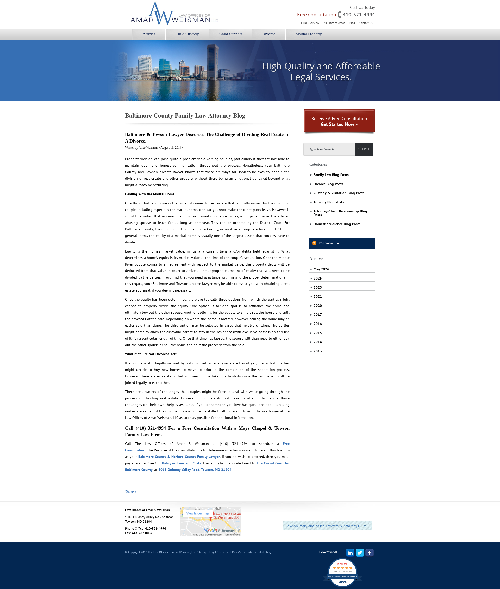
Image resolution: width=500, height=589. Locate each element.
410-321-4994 (359, 14)
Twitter (360, 553)
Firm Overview (310, 23)
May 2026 (321, 269)
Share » (131, 491)
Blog (352, 23)
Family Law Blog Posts (331, 174)
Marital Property (309, 34)
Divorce (268, 34)
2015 (318, 333)
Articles (149, 34)
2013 (318, 351)
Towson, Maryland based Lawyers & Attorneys (322, 525)
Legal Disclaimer (219, 552)
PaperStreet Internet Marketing (251, 552)
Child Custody (187, 34)
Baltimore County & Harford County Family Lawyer (179, 456)
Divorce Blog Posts (328, 184)
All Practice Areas (334, 23)
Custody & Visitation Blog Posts (339, 193)
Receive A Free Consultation (339, 121)
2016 (318, 323)
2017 (318, 314)
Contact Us (366, 23)
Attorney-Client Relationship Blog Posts (340, 213)
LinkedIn (350, 553)
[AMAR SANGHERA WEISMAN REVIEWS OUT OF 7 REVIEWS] (342, 587)
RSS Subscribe (329, 243)
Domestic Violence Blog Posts (337, 224)
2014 (318, 342)
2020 (318, 305)
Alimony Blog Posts (329, 202)
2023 (318, 287)
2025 (318, 278)
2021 (318, 296)
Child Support (230, 34)
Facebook (369, 553)
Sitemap (202, 552)
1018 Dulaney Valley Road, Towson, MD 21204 (195, 469)
